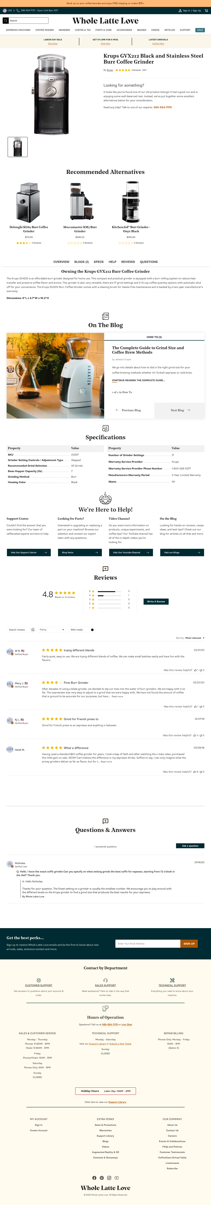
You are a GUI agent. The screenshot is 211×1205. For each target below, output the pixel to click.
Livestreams (172, 1163)
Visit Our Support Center (24, 552)
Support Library (97, 1043)
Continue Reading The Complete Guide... (138, 380)
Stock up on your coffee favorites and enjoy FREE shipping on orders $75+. (106, 3)
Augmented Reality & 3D (105, 1152)
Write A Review (156, 601)
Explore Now (158, 43)
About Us (172, 1125)
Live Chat (126, 1024)
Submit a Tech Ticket (120, 1043)
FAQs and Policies (172, 1146)
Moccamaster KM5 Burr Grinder (80, 229)
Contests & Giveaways (105, 1157)
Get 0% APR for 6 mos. (106, 39)
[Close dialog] (52, 566)
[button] (109, 592)
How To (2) (154, 337)
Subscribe (172, 1168)
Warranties (105, 1130)
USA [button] (9, 11)
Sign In (38, 1125)
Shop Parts (67, 552)
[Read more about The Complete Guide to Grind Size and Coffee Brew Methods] (55, 375)
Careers (172, 1136)
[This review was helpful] (195, 670)
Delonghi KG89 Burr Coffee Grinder (29, 229)
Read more (117, 696)
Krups (110, 70)
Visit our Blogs (171, 552)
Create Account (38, 1130)
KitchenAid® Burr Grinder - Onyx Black (131, 229)
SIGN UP (189, 943)
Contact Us (172, 1130)
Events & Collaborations (172, 1141)
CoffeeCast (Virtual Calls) (172, 1157)
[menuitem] (39, 1125)
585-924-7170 (110, 1024)
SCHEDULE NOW (30, 633)
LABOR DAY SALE (53, 39)
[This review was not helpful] (201, 670)
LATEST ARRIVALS (158, 39)
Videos (105, 1146)
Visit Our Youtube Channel (126, 552)
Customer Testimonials (172, 1152)
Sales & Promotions (105, 1125)
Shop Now (53, 43)
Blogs (105, 1141)
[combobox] (28, 20)
